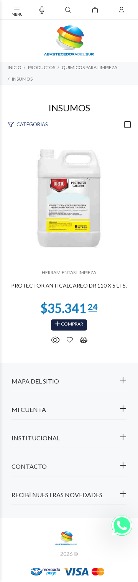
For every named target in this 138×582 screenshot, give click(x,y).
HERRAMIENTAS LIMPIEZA (69, 272)
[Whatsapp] (122, 525)
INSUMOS (22, 79)
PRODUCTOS (41, 67)
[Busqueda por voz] (42, 10)
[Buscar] (68, 10)
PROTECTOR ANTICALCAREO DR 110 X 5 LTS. (69, 285)
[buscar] (113, 10)
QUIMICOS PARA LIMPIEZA (89, 67)
